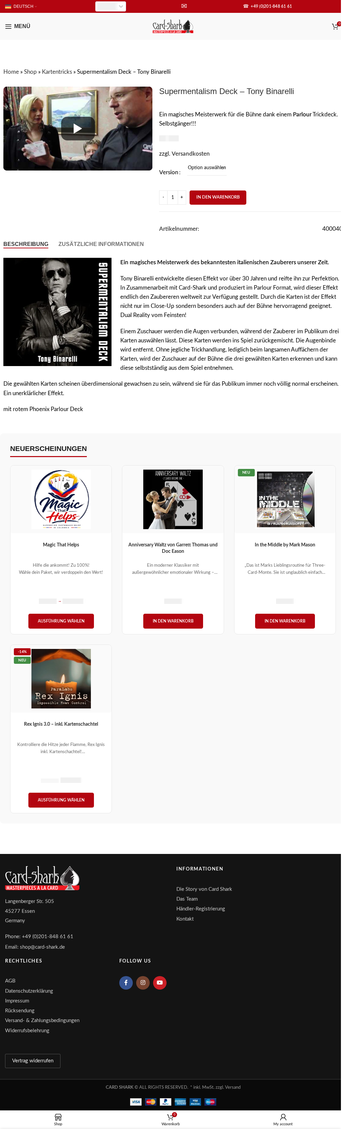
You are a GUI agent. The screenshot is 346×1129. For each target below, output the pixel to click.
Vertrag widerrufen (32, 1060)
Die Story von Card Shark (204, 889)
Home (11, 72)
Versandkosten (191, 154)
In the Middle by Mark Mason (285, 545)
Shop (30, 72)
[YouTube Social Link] (160, 983)
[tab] (25, 244)
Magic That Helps (61, 545)
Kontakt (185, 919)
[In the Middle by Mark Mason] (285, 499)
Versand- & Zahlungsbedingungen (42, 1020)
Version (168, 172)
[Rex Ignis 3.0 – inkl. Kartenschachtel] (61, 678)
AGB (10, 981)
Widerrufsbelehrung (27, 1030)
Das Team (187, 899)
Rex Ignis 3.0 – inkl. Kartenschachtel (61, 724)
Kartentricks (57, 72)
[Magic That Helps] (61, 499)
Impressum (17, 1000)
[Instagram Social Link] (143, 983)
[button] (173, 621)
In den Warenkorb (218, 197)
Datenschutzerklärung (29, 991)
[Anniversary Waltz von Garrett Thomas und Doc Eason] (173, 499)
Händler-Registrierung (200, 908)
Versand (233, 1087)
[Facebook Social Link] (126, 983)
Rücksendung (19, 1010)
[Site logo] (173, 26)
